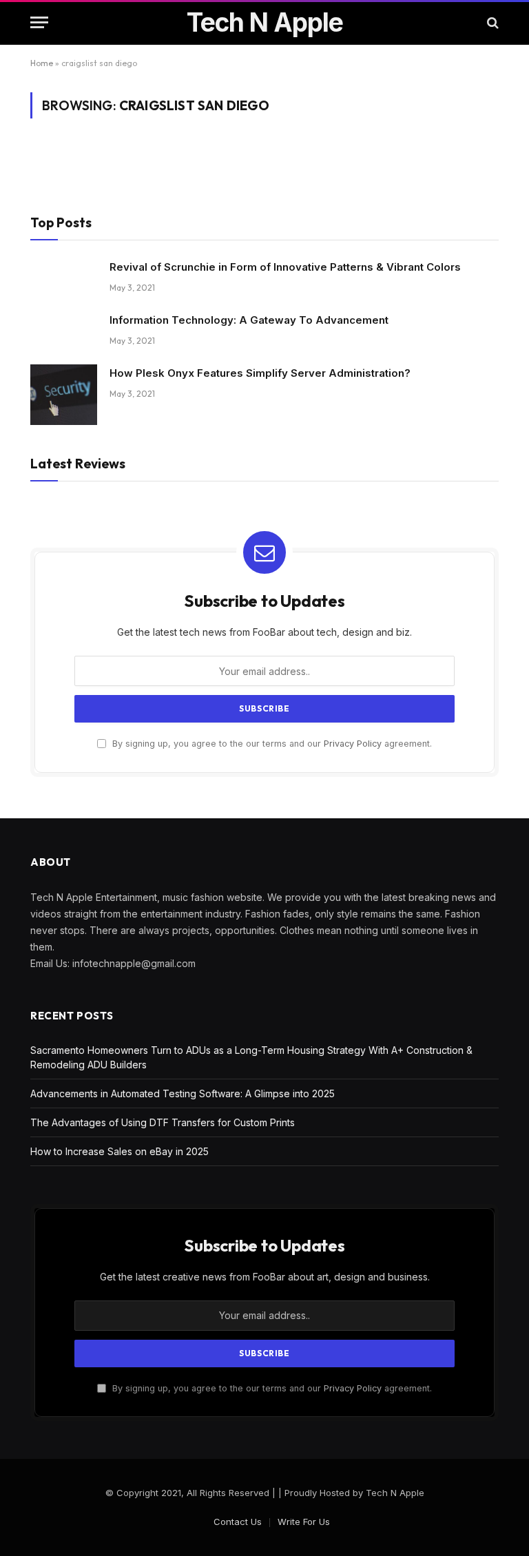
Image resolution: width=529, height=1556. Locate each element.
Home (41, 63)
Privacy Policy (353, 743)
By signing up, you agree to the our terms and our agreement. (271, 743)
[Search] (491, 22)
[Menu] (39, 22)
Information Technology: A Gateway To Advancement (249, 319)
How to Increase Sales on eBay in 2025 (119, 1151)
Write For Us (304, 1521)
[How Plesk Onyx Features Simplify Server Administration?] (63, 394)
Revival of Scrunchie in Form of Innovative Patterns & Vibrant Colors (285, 266)
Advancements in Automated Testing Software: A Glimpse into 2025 (182, 1093)
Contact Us (238, 1521)
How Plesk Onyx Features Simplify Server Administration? (260, 373)
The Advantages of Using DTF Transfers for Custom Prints (162, 1122)
